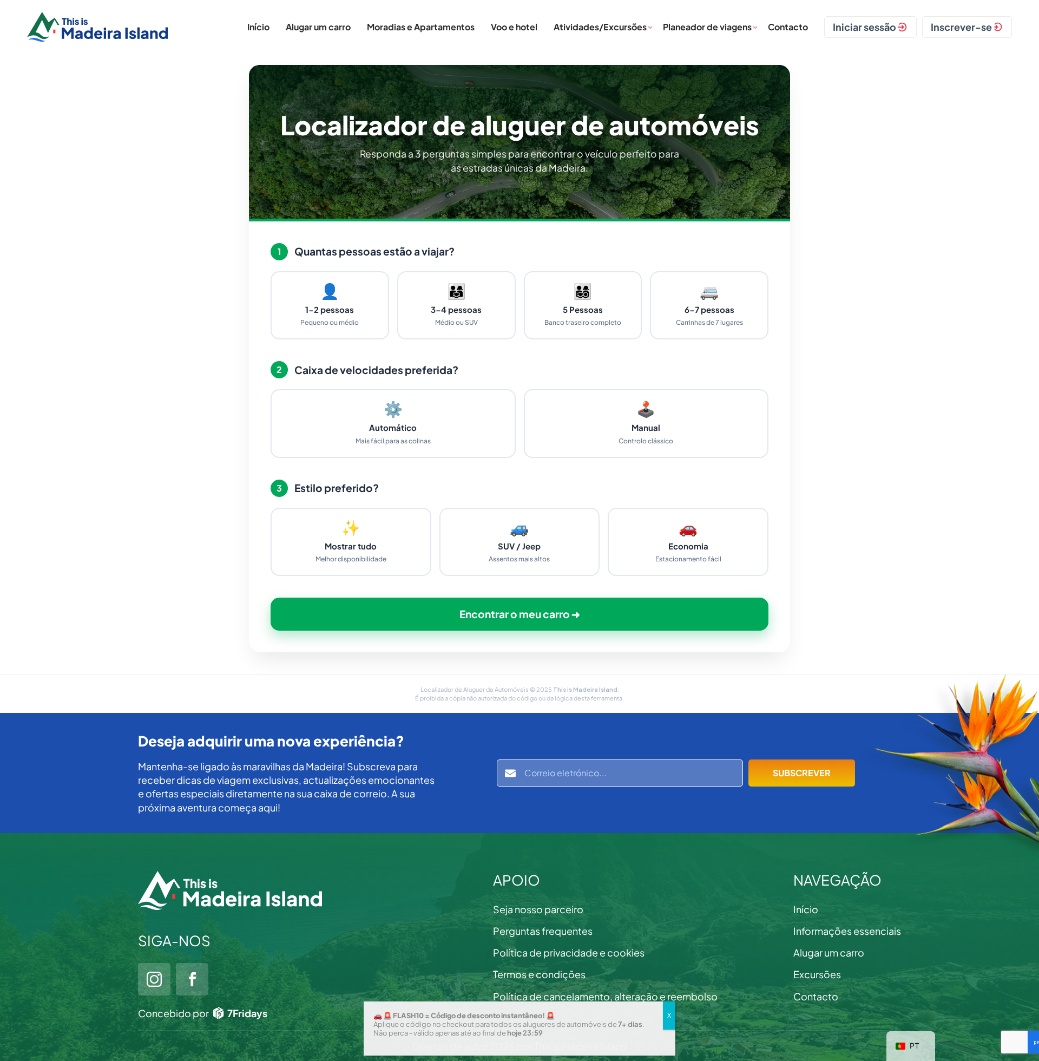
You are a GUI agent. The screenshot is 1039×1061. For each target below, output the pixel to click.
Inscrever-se (961, 27)
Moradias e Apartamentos (421, 26)
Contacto (788, 26)
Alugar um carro (318, 26)
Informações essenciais (847, 931)
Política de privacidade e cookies (569, 952)
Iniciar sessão (864, 27)
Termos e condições (539, 974)
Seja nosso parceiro (538, 909)
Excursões (817, 974)
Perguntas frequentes (543, 931)
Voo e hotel (514, 26)
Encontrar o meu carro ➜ (519, 613)
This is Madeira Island (585, 689)
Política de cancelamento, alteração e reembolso (605, 996)
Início (258, 26)
